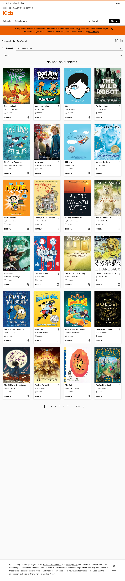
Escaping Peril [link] (10, 106)
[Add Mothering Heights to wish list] (58, 117)
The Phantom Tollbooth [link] (14, 329)
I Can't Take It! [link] (10, 218)
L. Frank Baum (103, 277)
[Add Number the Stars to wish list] (118, 173)
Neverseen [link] (8, 274)
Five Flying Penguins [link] (12, 162)
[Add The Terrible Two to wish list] (58, 284)
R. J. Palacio (71, 109)
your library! (93, 31)
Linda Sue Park (72, 221)
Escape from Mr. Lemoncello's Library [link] (76, 329)
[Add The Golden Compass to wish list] (118, 340)
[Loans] (103, 21)
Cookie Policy (48, 574)
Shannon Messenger (44, 165)
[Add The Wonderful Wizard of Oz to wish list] (118, 284)
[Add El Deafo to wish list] (88, 173)
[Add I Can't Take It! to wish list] (27, 229)
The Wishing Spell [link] (103, 385)
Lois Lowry (101, 165)
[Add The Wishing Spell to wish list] (118, 396)
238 (78, 406)
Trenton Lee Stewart (44, 221)
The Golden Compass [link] (104, 329)
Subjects (7, 21)
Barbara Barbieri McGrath (14, 165)
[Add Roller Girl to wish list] (58, 340)
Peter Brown (102, 109)
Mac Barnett (41, 277)
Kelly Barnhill (10, 388)
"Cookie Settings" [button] (43, 571)
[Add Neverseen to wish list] (27, 284)
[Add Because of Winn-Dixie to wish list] (118, 229)
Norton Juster (10, 333)
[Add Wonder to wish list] (88, 117)
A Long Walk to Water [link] (74, 218)
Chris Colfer (102, 388)
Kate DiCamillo (103, 221)
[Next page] (83, 406)
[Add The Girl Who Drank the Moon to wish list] (27, 396)
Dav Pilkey (40, 109)
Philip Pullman (102, 333)
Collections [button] (20, 21)
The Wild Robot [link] (102, 106)
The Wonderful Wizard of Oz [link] (107, 274)
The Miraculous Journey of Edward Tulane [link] (76, 274)
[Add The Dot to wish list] (88, 396)
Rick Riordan (41, 388)
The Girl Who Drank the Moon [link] (15, 385)
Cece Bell (70, 165)
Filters (6, 55)
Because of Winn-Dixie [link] (105, 218)
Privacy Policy (71, 564)
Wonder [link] (68, 106)
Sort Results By (8, 48)
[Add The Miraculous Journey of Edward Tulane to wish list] (88, 284)
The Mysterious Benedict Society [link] (46, 218)
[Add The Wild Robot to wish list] (118, 117)
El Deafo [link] (68, 162)
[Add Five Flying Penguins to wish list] (27, 173)
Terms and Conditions (52, 564)
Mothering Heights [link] (42, 106)
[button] (92, 21)
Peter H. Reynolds (73, 388)
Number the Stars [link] (103, 162)
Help (118, 3)
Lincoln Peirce (11, 221)
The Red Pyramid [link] (42, 385)
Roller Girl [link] (39, 329)
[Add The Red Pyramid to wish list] (58, 396)
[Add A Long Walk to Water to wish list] (88, 229)
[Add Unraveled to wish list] (58, 173)
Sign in (114, 21)
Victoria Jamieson (43, 333)
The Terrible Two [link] (41, 274)
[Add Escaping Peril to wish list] (27, 117)
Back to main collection (14, 3)
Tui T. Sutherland (11, 109)
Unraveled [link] (39, 162)
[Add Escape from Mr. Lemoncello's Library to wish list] (88, 340)
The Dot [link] (68, 385)
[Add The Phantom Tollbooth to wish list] (27, 340)
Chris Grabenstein (73, 333)
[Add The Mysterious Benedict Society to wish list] (58, 229)
